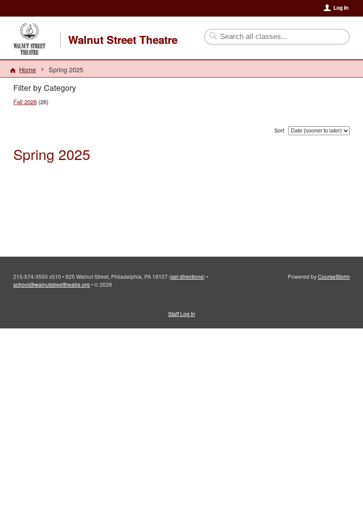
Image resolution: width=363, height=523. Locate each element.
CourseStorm (334, 276)
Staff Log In (181, 313)
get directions (187, 276)
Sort (279, 130)
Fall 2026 (25, 102)
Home (27, 69)
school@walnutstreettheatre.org (51, 284)
